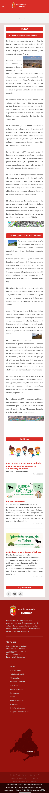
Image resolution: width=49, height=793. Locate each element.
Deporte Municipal (17, 682)
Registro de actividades (20, 712)
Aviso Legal (14, 685)
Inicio (21, 19)
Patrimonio (14, 693)
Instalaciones (15, 670)
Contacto (14, 704)
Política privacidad (17, 708)
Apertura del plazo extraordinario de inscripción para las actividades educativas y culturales (23, 466)
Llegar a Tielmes (17, 689)
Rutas (12, 697)
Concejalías (15, 678)
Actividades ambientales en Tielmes (23, 552)
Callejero (33, 775)
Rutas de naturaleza (15, 502)
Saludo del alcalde (17, 674)
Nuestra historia (17, 700)
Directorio (22, 775)
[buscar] (38, 6)
